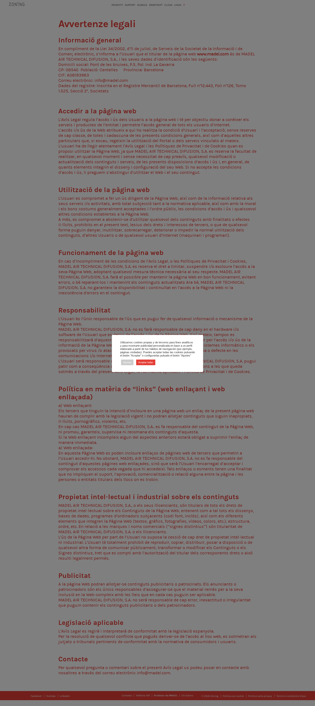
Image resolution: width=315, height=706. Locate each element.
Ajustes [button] (127, 362)
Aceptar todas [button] (145, 362)
